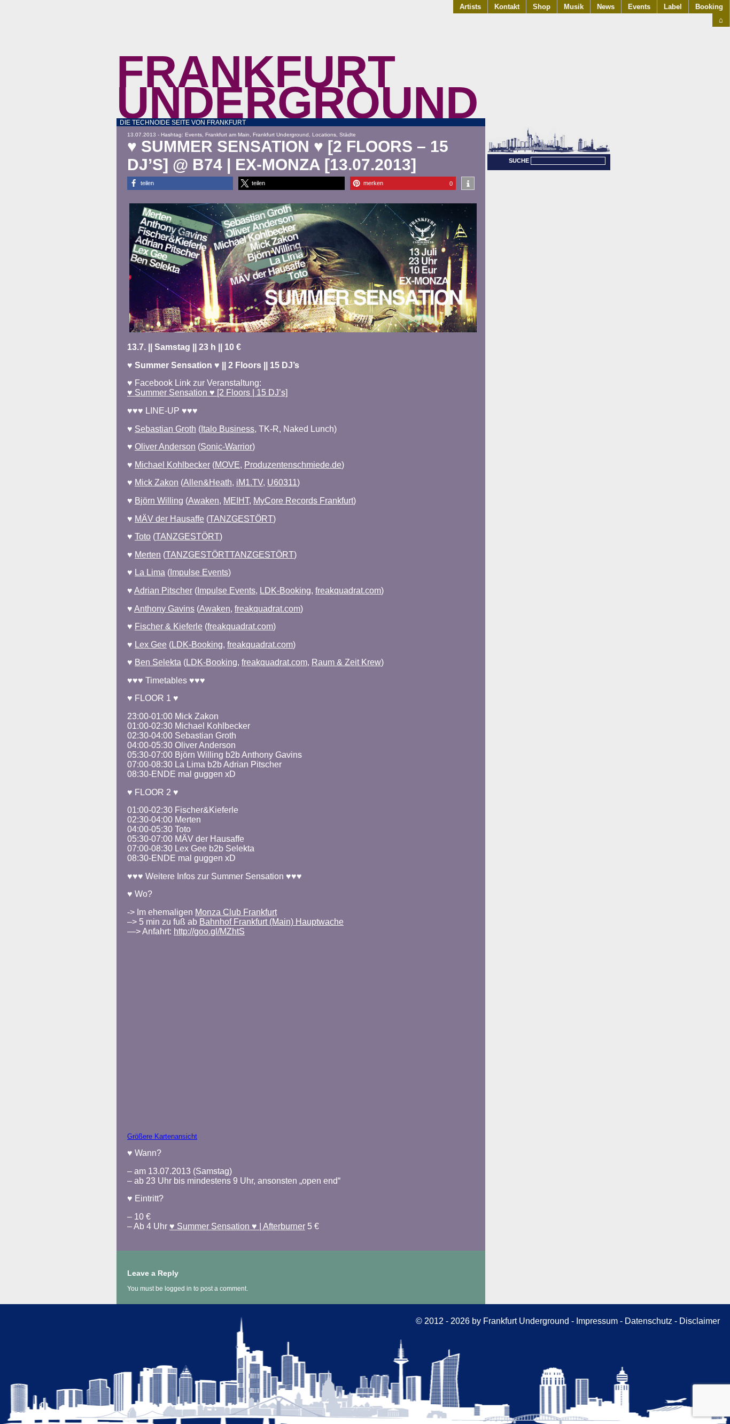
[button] (180, 183)
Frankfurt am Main (227, 135)
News (606, 7)
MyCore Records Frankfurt (303, 500)
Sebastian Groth (165, 428)
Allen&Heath (207, 482)
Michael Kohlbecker (172, 464)
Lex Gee (151, 644)
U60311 (282, 482)
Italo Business (227, 428)
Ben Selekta (158, 662)
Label (673, 7)
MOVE (227, 464)
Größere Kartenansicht (162, 1136)
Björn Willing (159, 500)
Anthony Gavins (164, 608)
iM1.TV (249, 482)
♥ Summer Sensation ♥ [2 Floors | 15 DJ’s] (207, 392)
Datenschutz (648, 1321)
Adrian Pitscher (163, 590)
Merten (148, 554)
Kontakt (506, 7)
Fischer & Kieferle (169, 626)
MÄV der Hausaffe (169, 518)
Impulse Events (199, 572)
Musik (574, 7)
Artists (470, 7)
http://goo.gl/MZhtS (209, 931)
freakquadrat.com (348, 590)
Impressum (597, 1321)
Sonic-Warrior (226, 446)
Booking (709, 7)
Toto (143, 536)
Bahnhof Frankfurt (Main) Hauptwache (271, 921)
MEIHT (236, 500)
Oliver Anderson (165, 446)
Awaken (203, 500)
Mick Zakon (156, 482)
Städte (347, 135)
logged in (178, 1288)
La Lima (150, 572)
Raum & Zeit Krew (346, 662)
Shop (541, 7)
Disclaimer (699, 1321)
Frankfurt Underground (297, 87)
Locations (324, 135)
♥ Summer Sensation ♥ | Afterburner (237, 1226)
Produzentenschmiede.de (292, 464)
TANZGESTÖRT (241, 518)
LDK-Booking (285, 590)
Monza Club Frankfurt (236, 912)
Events (639, 7)
